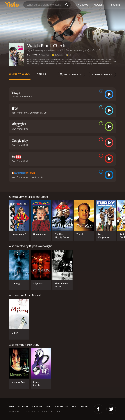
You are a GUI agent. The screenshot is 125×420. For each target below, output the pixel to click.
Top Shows (23, 406)
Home (11, 406)
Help (48, 406)
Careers (84, 406)
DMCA (59, 412)
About (74, 406)
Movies (98, 4)
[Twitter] (111, 409)
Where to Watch (19, 74)
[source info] (100, 91)
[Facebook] (98, 409)
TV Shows (82, 4)
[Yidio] (11, 4)
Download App (61, 406)
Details (41, 74)
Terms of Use (48, 412)
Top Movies (37, 406)
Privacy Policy (32, 412)
